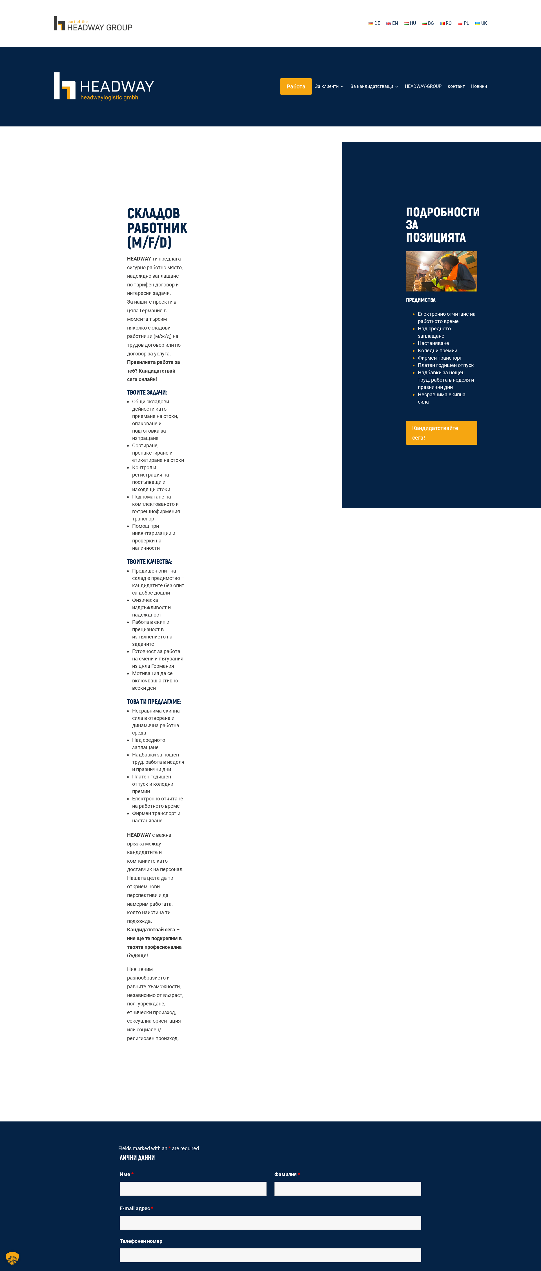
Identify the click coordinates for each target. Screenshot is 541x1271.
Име (127, 1174)
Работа (296, 86)
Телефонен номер (141, 1241)
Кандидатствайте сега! (435, 433)
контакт (456, 86)
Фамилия (287, 1174)
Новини (479, 86)
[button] (12, 1258)
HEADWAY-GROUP (423, 86)
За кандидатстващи (372, 86)
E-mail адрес (136, 1208)
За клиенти (327, 86)
